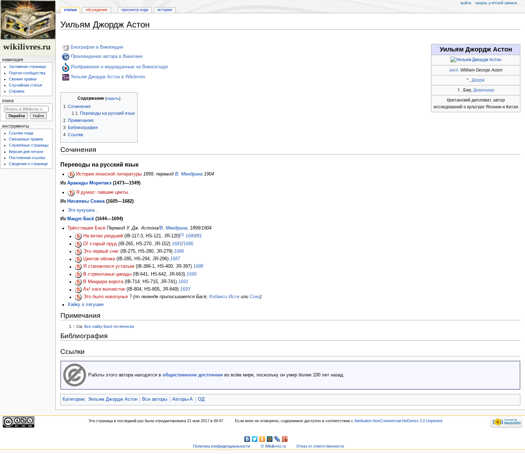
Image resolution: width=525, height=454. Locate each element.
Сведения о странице (28, 164)
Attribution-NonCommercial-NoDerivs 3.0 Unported (398, 421)
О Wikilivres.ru (273, 446)
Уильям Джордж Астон (113, 399)
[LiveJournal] (277, 439)
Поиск (8, 101)
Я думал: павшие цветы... (104, 192)
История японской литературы (109, 174)
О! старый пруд (100, 243)
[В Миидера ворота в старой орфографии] (78, 281)
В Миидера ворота (103, 281)
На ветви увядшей (103, 236)
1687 (175, 259)
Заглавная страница (27, 66)
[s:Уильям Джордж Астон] (65, 56)
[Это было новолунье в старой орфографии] (78, 297)
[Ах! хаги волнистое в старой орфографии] (78, 289)
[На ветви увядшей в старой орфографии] (78, 236)
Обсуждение (97, 10)
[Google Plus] (285, 439)
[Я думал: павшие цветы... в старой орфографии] (71, 192)
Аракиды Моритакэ (89, 183)
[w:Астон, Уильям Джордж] (65, 47)
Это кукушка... (83, 210)
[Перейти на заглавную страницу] (27, 27)
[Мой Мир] (270, 439)
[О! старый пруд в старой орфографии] (78, 243)
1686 (188, 243)
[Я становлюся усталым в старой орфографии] (78, 266)
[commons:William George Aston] (65, 66)
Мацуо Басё (80, 218)
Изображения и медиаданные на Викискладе (119, 66)
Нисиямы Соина (86, 201)
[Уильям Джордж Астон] (475, 59)
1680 (190, 236)
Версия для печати (26, 151)
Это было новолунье (105, 297)
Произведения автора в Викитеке (106, 56)
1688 (198, 266)
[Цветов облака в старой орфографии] (78, 259)
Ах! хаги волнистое (104, 289)
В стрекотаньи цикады (107, 274)
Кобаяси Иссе (224, 297)
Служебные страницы (29, 145)
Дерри (478, 80)
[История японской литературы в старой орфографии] (71, 174)
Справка (16, 91)
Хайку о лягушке (86, 304)
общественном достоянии (192, 374)
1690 (191, 274)
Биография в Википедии (97, 47)
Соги (255, 297)
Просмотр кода (134, 10)
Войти (466, 3)
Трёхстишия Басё (86, 228)
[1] (182, 234)
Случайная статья (25, 85)
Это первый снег (101, 251)
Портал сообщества (27, 73)
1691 (183, 281)
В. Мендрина (188, 174)
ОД (201, 399)
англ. (454, 70)
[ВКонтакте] (247, 439)
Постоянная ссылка (27, 158)
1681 (177, 243)
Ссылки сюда (21, 133)
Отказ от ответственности (320, 446)
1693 (185, 289)
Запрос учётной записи (496, 3)
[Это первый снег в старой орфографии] (78, 251)
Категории (73, 399)
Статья (70, 10)
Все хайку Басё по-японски (109, 326)
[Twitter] (255, 439)
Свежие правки (22, 79)
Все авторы (154, 399)
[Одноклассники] (262, 439)
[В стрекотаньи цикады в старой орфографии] (78, 274)
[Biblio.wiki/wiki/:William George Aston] (65, 77)
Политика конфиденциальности (221, 446)
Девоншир (483, 90)
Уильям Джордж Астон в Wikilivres (108, 77)
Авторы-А (182, 399)
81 (199, 236)
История (165, 10)
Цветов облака (99, 259)
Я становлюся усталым (108, 266)
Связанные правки (26, 139)
